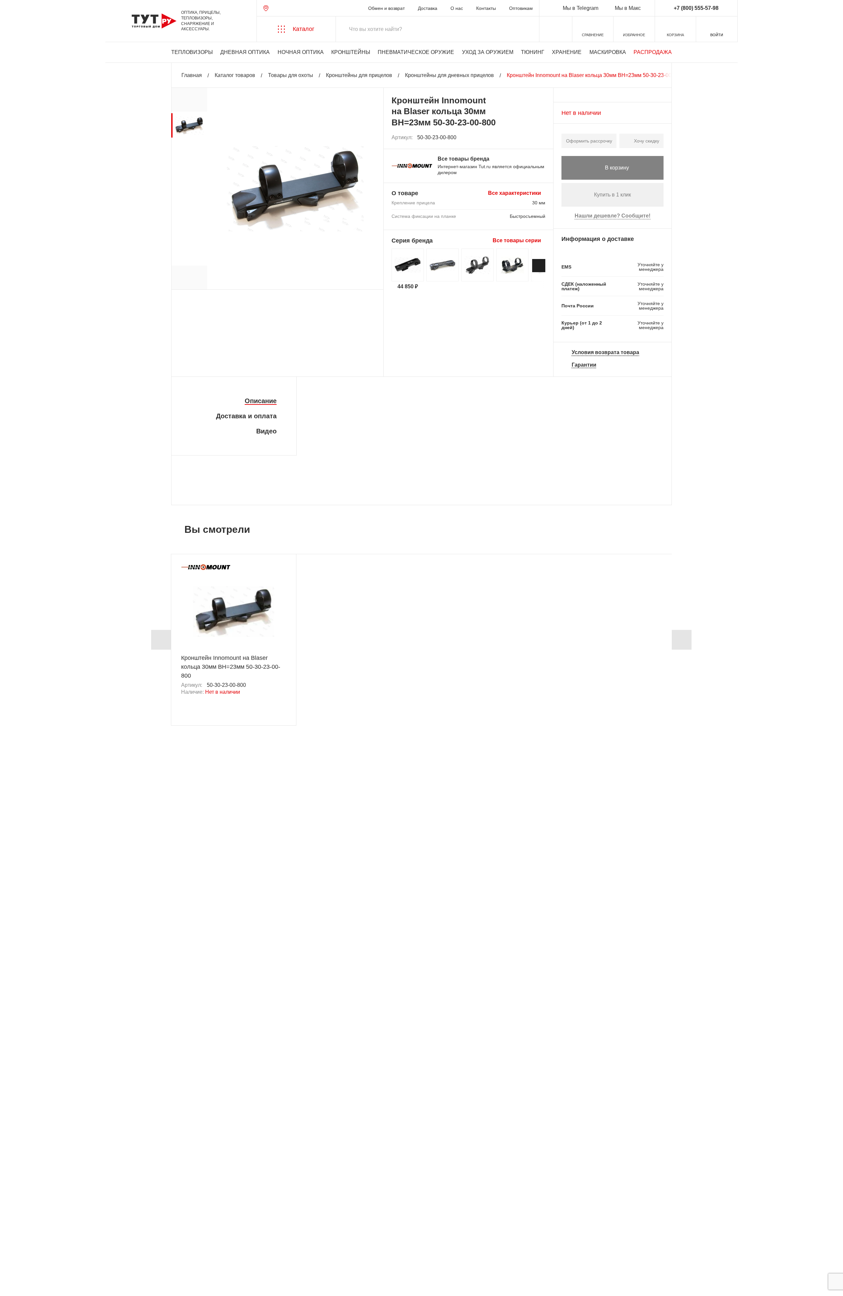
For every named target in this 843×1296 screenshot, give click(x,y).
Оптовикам (521, 8)
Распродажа (653, 52)
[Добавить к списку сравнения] (526, 137)
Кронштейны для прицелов (359, 75)
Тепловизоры (192, 52)
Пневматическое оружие (416, 52)
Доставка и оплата (246, 416)
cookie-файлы (95, 1255)
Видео (266, 431)
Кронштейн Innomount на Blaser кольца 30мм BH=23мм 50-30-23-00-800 (230, 667)
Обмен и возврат (386, 8)
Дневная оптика (245, 52)
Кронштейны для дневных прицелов (449, 75)
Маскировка (607, 52)
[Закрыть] (126, 1259)
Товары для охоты (290, 75)
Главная (191, 75)
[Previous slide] (161, 640)
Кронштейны (350, 52)
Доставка (427, 8)
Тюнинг (532, 52)
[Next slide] (538, 265)
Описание (261, 400)
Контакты (486, 8)
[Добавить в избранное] (540, 138)
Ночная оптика (301, 52)
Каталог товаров (235, 75)
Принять (99, 1284)
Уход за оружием (487, 52)
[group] (189, 125)
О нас (456, 8)
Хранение (567, 52)
